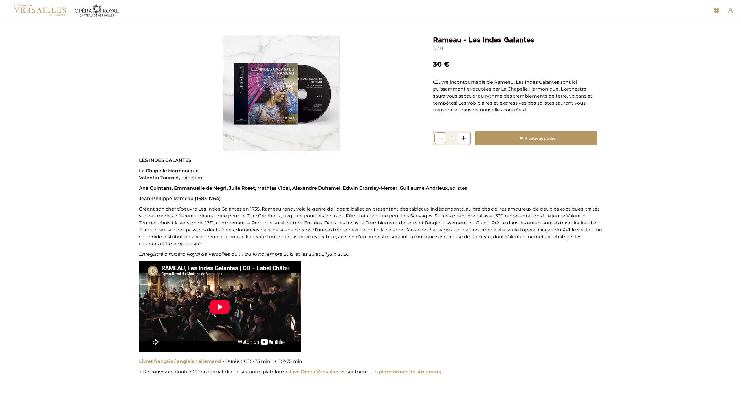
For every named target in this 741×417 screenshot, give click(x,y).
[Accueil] (66, 10)
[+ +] (463, 138)
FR (716, 10)
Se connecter (730, 10)
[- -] (440, 138)
